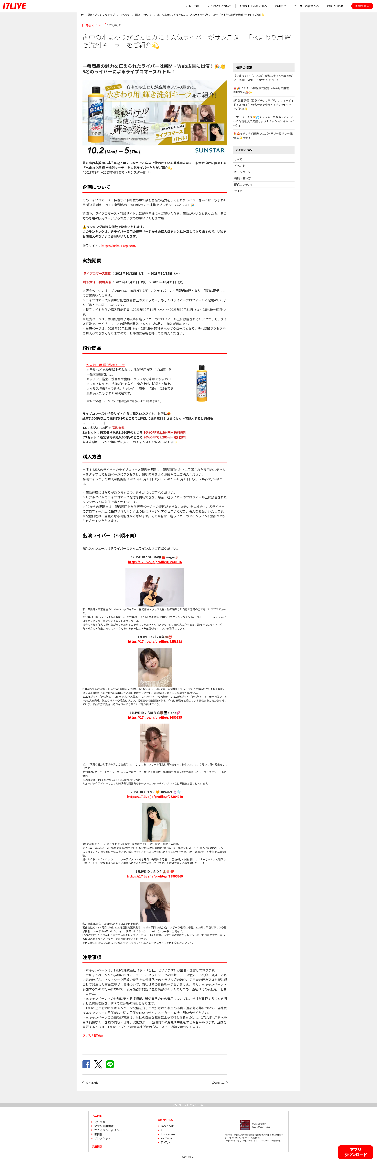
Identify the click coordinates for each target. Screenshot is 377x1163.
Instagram (168, 1134)
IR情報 (98, 1134)
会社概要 (99, 1122)
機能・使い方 (242, 178)
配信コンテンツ (243, 184)
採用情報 (97, 1146)
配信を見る (362, 6)
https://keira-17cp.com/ (118, 245)
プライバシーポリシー (108, 1130)
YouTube (166, 1138)
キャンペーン (242, 172)
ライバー (239, 191)
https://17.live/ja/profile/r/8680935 (155, 717)
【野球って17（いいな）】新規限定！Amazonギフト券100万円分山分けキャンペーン (263, 78)
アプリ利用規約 (103, 1126)
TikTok (165, 1142)
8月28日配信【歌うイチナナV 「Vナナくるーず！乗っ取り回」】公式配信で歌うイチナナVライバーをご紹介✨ (263, 105)
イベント (239, 166)
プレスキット (102, 1138)
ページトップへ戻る (190, 1105)
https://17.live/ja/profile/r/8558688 (155, 641)
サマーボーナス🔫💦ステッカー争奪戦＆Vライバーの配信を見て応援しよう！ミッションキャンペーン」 (263, 121)
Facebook (167, 1126)
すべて (238, 159)
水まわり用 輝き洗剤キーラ (105, 364)
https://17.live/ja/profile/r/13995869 (155, 876)
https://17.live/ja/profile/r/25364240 (155, 796)
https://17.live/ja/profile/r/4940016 (155, 561)
